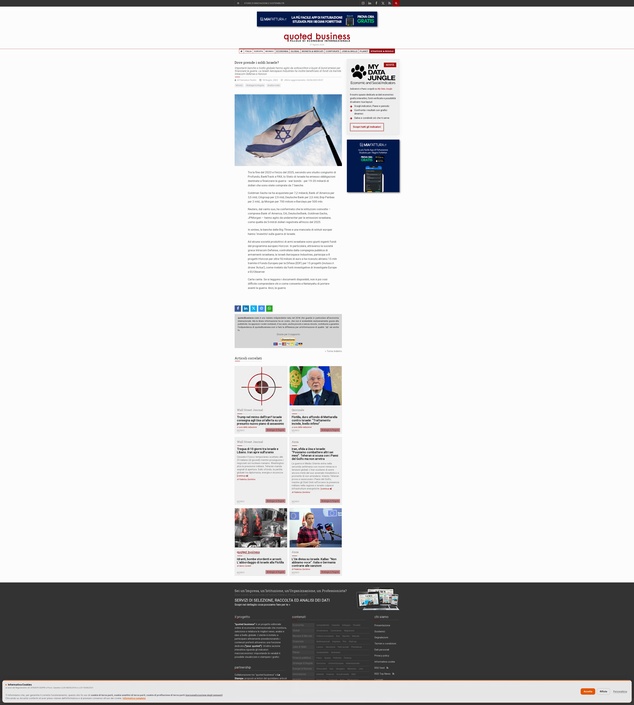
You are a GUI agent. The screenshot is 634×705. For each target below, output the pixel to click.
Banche (346, 636)
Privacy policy (381, 655)
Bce (338, 636)
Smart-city (321, 679)
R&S (354, 674)
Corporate (332, 51)
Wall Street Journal (250, 410)
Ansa (295, 442)
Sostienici (379, 631)
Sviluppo (346, 625)
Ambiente (335, 652)
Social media (342, 674)
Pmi (344, 641)
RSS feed (380, 668)
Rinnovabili (322, 669)
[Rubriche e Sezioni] (238, 3)
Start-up (352, 641)
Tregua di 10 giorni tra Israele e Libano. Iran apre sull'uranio (257, 450)
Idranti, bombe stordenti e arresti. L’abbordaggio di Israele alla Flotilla (260, 560)
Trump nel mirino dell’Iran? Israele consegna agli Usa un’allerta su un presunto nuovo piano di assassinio (260, 420)
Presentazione (382, 625)
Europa (258, 51)
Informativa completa (134, 698)
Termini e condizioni (385, 643)
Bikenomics (352, 679)
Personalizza (620, 691)
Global (295, 51)
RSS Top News (383, 673)
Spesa (327, 658)
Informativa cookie (384, 661)
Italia (248, 51)
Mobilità (297, 679)
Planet (364, 51)
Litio (361, 669)
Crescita (335, 625)
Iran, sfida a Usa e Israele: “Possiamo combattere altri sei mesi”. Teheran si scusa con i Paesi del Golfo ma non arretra (315, 454)
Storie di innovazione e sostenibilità (264, 3)
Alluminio (351, 669)
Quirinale (298, 410)
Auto (342, 679)
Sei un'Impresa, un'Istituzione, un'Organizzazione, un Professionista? (291, 591)
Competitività (323, 625)
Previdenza (356, 647)
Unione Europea (335, 663)
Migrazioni (349, 630)
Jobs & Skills (349, 51)
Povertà (356, 625)
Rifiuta (603, 691)
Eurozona (321, 663)
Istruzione (330, 647)
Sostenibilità (322, 652)
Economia (282, 51)
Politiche (337, 658)
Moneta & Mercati (312, 51)
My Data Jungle (385, 88)
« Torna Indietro (333, 351)
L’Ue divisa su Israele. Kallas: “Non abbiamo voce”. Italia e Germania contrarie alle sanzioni (314, 562)
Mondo (269, 51)
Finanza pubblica (302, 657)
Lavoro (320, 647)
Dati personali (381, 649)
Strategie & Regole (382, 51)
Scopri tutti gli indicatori (367, 127)
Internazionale (352, 663)
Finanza (347, 658)
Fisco (319, 658)
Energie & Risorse (302, 668)
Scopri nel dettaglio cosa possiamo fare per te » (262, 604)
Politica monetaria (325, 636)
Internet (320, 674)
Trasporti (333, 679)
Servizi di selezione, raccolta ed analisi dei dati (282, 600)
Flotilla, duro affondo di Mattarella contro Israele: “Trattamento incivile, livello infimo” (314, 420)
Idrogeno (340, 669)
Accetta (588, 691)
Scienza (330, 674)
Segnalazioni (381, 637)
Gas (331, 669)
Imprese (336, 641)
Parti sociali (343, 647)
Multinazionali (323, 641)
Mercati (355, 636)
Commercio (336, 630)
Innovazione (299, 674)
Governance (322, 630)
